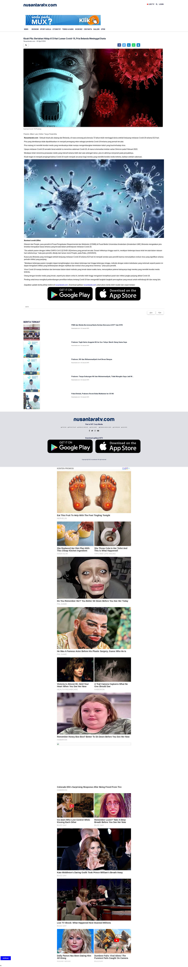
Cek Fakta (88, 29)
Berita (27, 306)
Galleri (96, 29)
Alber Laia (34, 134)
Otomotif (57, 29)
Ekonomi (35, 29)
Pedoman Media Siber (105, 427)
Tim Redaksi (117, 427)
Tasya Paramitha (50, 134)
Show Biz (78, 29)
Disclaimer (94, 427)
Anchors (124, 427)
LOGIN (161, 4)
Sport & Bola (45, 29)
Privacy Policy (72, 427)
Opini (103, 29)
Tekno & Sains (68, 29)
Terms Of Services (83, 427)
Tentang (64, 427)
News (26, 29)
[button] (119, 45)
